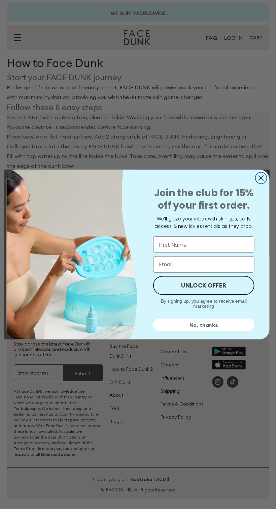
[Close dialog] (261, 178)
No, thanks (203, 325)
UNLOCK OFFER (204, 285)
